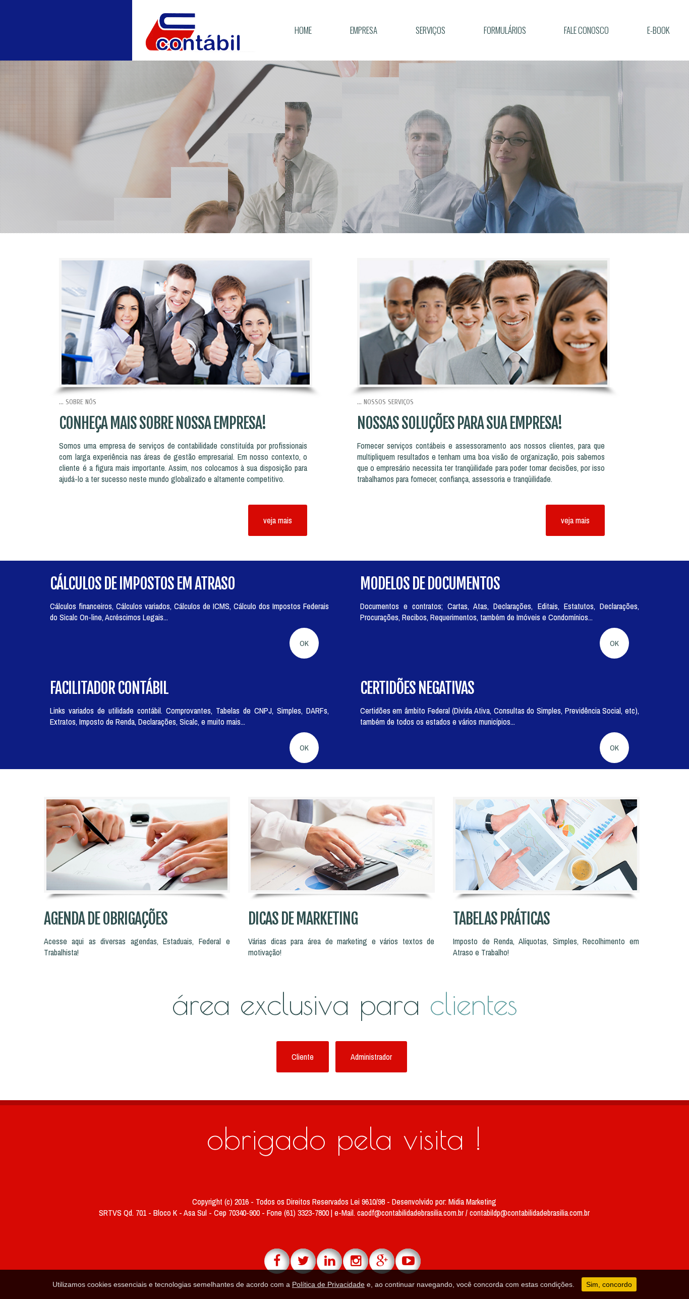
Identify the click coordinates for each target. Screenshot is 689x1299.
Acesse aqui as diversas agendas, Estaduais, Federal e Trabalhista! (137, 947)
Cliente (303, 1056)
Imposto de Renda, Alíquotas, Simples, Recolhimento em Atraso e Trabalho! (546, 947)
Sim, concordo (609, 1284)
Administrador (371, 1056)
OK (304, 643)
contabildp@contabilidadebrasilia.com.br (530, 1212)
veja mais (277, 520)
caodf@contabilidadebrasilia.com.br (411, 1212)
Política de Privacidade (328, 1284)
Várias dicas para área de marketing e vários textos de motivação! (341, 947)
